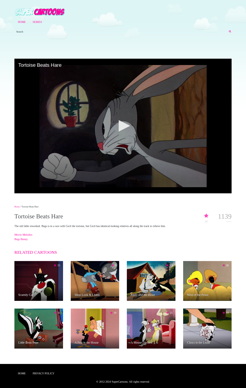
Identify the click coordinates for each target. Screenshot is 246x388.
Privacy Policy (43, 373)
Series (37, 22)
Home (22, 22)
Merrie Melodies (23, 234)
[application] (123, 126)
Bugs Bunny (21, 239)
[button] (123, 125)
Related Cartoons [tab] (35, 252)
